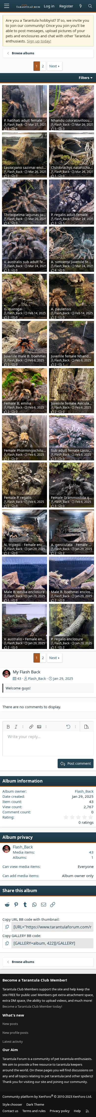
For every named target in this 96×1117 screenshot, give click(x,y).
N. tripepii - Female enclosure (28, 544)
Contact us (10, 1111)
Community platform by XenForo (47, 1096)
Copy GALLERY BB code (21, 935)
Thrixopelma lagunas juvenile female (34, 214)
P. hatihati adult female (23, 120)
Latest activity (12, 1041)
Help (77, 1111)
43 (91, 852)
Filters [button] (84, 77)
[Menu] (6, 6)
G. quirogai (13, 309)
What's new (13, 1015)
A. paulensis (61, 309)
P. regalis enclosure (67, 639)
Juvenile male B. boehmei (25, 356)
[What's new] (80, 6)
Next (53, 66)
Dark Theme (35, 1104)
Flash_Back (14, 124)
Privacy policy (60, 1111)
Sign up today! (39, 41)
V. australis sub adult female (27, 261)
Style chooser (12, 1104)
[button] (8, 727)
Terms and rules (34, 1111)
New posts (10, 1023)
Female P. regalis (18, 497)
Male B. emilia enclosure (24, 591)
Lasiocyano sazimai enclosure (28, 167)
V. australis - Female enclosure (29, 639)
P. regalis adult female (69, 214)
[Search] (90, 6)
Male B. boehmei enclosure (73, 591)
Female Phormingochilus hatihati (31, 450)
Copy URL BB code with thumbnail (30, 919)
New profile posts (15, 1032)
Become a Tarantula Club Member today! (32, 1006)
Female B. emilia (17, 403)
